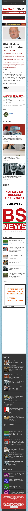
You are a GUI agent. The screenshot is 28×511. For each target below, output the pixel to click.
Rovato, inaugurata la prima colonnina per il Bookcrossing (16, 397)
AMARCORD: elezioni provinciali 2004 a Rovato (15, 101)
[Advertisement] (14, 342)
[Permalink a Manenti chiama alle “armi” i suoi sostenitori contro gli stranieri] (6, 371)
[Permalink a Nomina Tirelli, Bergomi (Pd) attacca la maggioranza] (6, 384)
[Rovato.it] (14, 9)
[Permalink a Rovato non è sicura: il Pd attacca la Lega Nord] (6, 390)
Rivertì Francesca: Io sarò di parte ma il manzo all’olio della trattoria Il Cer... (16, 481)
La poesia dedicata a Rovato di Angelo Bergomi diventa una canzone (12, 177)
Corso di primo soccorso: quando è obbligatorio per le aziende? (16, 456)
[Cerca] (24, 1)
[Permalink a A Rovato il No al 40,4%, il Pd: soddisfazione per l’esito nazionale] (14, 155)
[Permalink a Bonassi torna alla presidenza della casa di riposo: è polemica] (6, 378)
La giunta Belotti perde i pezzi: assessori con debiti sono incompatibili (16, 362)
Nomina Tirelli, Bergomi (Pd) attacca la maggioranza (16, 381)
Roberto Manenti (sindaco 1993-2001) (12, 105)
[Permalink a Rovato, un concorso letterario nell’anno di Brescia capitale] (6, 420)
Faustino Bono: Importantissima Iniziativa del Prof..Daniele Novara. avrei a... (16, 475)
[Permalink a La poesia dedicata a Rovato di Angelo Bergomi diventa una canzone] (14, 174)
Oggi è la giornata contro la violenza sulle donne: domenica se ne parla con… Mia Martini (16, 410)
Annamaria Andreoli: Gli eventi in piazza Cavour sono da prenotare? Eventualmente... (16, 486)
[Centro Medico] (14, 13)
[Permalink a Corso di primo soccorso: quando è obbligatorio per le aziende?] (5, 264)
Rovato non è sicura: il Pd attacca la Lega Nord (15, 387)
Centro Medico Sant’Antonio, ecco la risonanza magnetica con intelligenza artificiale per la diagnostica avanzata (12, 138)
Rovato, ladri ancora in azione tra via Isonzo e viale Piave (13, 423)
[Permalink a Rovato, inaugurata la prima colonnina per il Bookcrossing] (6, 399)
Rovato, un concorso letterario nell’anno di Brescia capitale (16, 418)
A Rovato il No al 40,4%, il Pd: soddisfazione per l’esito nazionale (11, 158)
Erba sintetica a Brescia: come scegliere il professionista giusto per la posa (17, 242)
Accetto (14, 507)
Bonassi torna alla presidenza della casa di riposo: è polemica (15, 376)
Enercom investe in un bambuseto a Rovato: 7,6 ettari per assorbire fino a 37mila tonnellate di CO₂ (17, 275)
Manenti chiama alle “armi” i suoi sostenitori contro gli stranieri (16, 369)
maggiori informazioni (18, 505)
